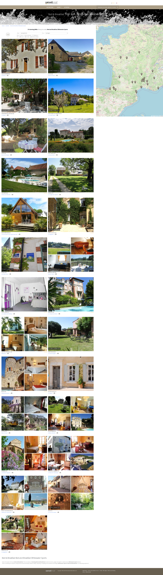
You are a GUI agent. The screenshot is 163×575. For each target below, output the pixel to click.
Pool (22, 35)
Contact (101, 570)
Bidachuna (3, 353)
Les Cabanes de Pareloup (6, 313)
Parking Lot (35, 35)
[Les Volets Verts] (127, 58)
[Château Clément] (144, 78)
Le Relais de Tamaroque (53, 472)
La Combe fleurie (51, 115)
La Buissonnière (51, 155)
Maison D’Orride (51, 75)
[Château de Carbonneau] (119, 77)
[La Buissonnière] (141, 74)
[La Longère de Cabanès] (132, 82)
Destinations (50, 7)
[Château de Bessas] (144, 81)
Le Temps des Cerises (52, 313)
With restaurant (28, 35)
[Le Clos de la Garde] (121, 57)
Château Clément (51, 433)
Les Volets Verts (4, 274)
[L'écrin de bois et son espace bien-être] (102, 48)
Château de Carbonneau (6, 512)
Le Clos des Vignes (52, 353)
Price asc (22, 36)
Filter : (18, 33)
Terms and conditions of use (93, 570)
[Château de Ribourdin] (139, 52)
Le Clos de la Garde (52, 512)
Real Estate (89, 572)
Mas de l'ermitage (5, 155)
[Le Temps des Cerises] (142, 81)
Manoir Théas (51, 274)
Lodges (105, 570)
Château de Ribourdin (5, 194)
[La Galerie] (136, 92)
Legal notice (84, 570)
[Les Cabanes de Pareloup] (135, 82)
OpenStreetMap (157, 116)
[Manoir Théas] (114, 88)
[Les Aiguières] (147, 81)
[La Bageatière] (152, 71)
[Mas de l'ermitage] (141, 87)
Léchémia (3, 75)
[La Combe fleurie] (154, 78)
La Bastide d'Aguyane (5, 472)
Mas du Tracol (4, 433)
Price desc (27, 36)
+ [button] (97, 26)
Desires (58, 7)
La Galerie (50, 393)
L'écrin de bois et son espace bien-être (9, 234)
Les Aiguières (51, 234)
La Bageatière (4, 552)
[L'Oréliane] (148, 84)
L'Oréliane (3, 115)
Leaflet (152, 116)
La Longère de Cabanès (53, 194)
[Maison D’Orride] (115, 89)
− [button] (97, 27)
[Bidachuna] (110, 89)
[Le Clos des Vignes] (158, 88)
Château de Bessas (5, 393)
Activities (66, 7)
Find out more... (75, 22)
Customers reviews (34, 36)
